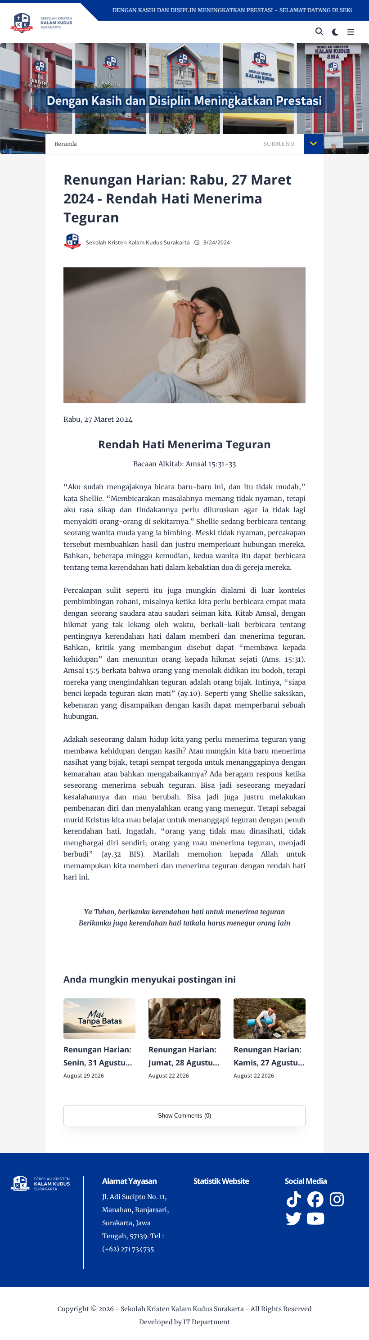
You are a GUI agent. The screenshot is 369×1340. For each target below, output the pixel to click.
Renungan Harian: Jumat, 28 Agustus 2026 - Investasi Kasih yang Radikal (183, 1056)
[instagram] (337, 1200)
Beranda (65, 143)
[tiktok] (294, 1200)
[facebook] (315, 1200)
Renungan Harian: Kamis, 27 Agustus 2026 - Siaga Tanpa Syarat (268, 1056)
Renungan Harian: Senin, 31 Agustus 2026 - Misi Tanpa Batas (97, 1056)
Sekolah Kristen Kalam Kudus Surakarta (182, 1309)
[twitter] (294, 1219)
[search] (319, 31)
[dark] (335, 32)
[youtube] (315, 1219)
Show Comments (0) (184, 1115)
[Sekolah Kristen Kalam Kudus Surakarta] (41, 22)
